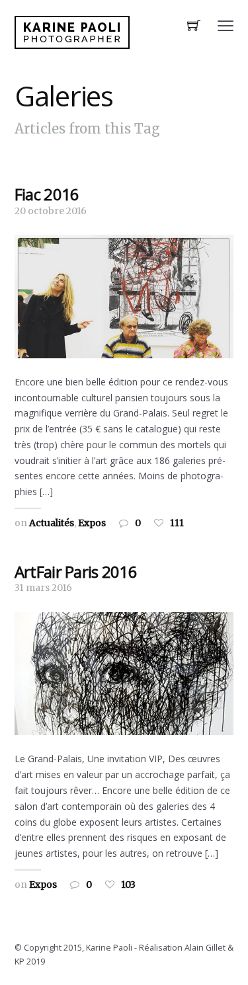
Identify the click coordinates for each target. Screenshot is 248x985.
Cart (193, 27)
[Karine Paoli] (72, 32)
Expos (92, 523)
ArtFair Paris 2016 (76, 571)
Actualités (51, 523)
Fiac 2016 (47, 194)
